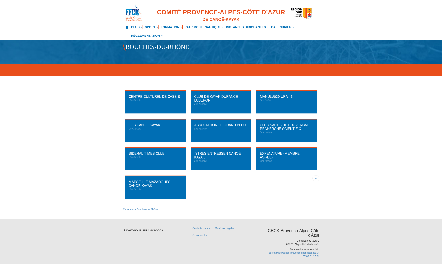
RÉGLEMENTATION (146, 35)
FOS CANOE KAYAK (144, 124)
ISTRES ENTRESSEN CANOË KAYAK (217, 155)
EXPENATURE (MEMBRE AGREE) (280, 155)
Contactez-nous (201, 228)
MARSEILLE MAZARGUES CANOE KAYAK (149, 183)
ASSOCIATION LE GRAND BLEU (220, 124)
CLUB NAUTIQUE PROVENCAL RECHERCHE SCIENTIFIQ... (284, 126)
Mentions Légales (224, 228)
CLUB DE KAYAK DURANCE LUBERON (216, 98)
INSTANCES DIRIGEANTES (246, 27)
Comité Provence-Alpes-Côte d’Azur (221, 15)
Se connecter (200, 235)
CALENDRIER (281, 27)
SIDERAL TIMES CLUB (147, 153)
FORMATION (170, 27)
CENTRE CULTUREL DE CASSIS (154, 96)
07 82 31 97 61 (311, 256)
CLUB (136, 27)
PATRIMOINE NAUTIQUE (203, 27)
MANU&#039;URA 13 (276, 96)
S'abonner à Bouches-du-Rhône (140, 209)
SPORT (150, 27)
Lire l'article (135, 100)
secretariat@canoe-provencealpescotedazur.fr (294, 252)
